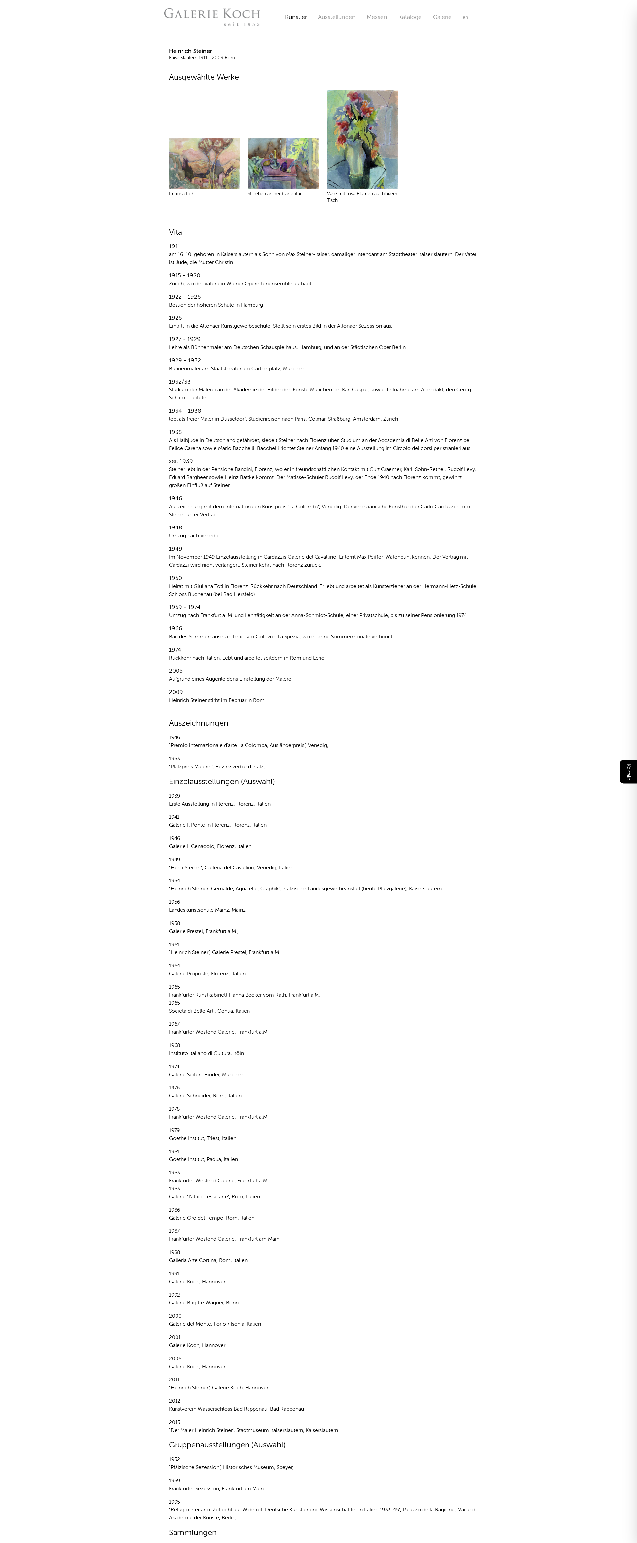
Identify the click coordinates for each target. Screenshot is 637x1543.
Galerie (448, 17)
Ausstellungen (337, 17)
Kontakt (628, 771)
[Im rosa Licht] (204, 163)
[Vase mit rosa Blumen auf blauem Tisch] (362, 140)
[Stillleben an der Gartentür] (283, 164)
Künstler (296, 17)
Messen (377, 17)
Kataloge (410, 17)
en (465, 17)
